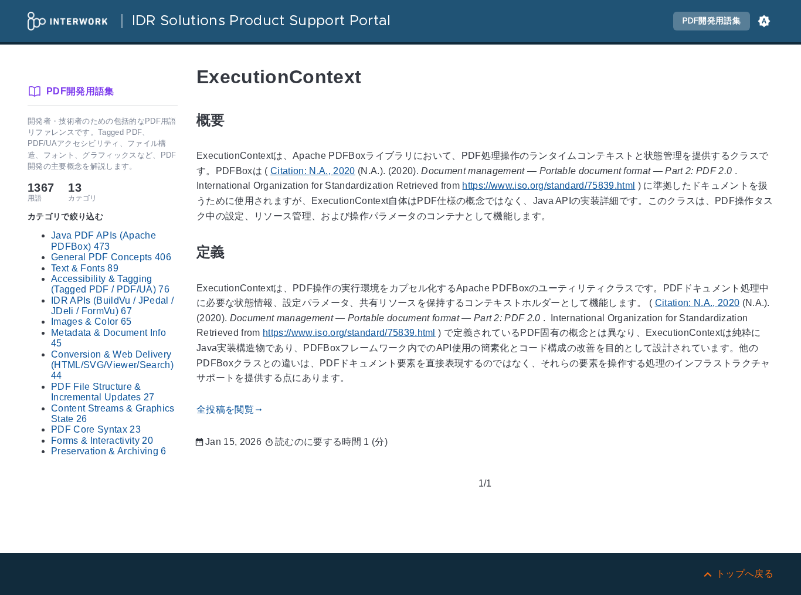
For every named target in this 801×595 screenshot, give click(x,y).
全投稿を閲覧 (229, 409)
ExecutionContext (278, 76)
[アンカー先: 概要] (238, 120)
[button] (764, 21)
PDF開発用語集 (712, 21)
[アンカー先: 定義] (238, 252)
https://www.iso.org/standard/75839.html (548, 186)
